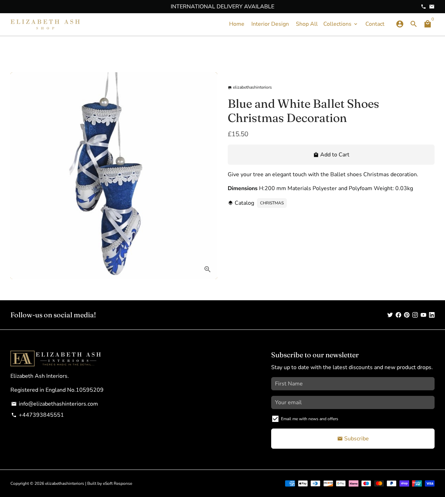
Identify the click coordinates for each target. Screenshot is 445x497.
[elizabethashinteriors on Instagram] (415, 315)
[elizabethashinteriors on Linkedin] (432, 315)
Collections (340, 24)
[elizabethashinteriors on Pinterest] (407, 315)
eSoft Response (117, 483)
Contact (375, 24)
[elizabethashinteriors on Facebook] (398, 315)
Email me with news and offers (309, 419)
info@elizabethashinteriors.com (54, 404)
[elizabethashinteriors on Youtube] (423, 315)
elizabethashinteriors (64, 483)
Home (236, 24)
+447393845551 (37, 415)
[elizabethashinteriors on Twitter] (390, 315)
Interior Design (270, 24)
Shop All (307, 24)
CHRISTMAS (272, 203)
